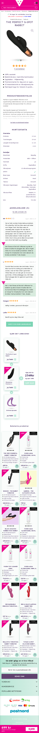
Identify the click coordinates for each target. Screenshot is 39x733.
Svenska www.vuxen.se (19, 724)
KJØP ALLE (29, 383)
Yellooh (25, 19)
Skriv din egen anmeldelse (19, 324)
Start (2, 11)
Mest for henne (16, 11)
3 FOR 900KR (27, 16)
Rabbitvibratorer (33, 11)
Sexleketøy (8, 11)
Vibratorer (24, 11)
